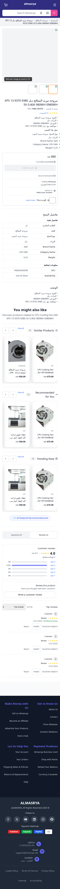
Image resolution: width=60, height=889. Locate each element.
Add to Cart (28, 167)
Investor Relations (49, 731)
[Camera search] (47, 13)
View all (21, 328)
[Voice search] (41, 13)
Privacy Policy (48, 870)
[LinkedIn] (34, 819)
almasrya (30, 3)
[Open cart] (5, 5)
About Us (53, 709)
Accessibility (36, 880)
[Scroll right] (5, 330)
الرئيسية (54, 20)
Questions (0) (16, 535)
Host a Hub (22, 735)
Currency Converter (48, 774)
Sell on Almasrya (20, 713)
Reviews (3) (43, 535)
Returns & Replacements (16, 774)
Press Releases (50, 724)
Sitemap (22, 880)
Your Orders (22, 759)
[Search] (54, 13)
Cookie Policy (12, 870)
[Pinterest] (8, 819)
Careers (54, 716)
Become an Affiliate (18, 720)
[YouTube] (25, 819)
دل (53, 108)
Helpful (36, 626)
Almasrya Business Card (46, 752)
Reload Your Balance (48, 767)
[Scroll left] (13, 330)
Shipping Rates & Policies (15, 767)
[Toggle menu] (54, 5)
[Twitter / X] (17, 819)
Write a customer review (30, 594)
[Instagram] (43, 819)
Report (26, 626)
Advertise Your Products (16, 728)
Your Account (21, 752)
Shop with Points (49, 759)
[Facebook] (52, 819)
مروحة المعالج (42, 20)
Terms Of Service (30, 870)
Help (26, 782)
